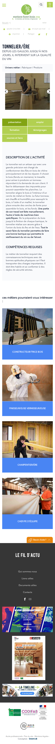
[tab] (14, 122)
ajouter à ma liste (13, 29)
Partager (31, 34)
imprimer (16, 34)
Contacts (27, 592)
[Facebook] (24, 600)
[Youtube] (29, 600)
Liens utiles (27, 579)
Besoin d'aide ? (39, 540)
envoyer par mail (38, 29)
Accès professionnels (14, 736)
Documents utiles (28, 585)
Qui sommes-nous (27, 572)
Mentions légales (41, 736)
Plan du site (28, 736)
